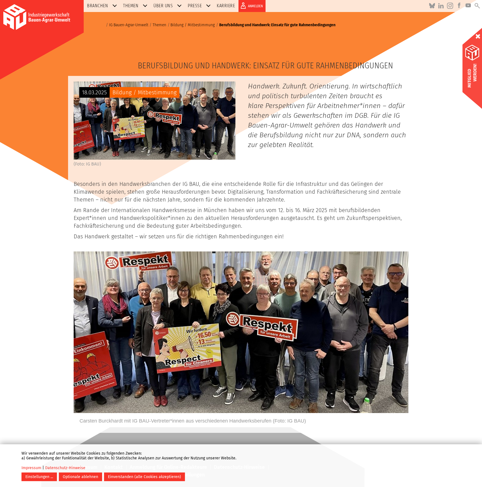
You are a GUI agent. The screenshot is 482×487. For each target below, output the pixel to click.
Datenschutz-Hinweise (65, 468)
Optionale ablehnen (80, 476)
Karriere (226, 5)
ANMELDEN (255, 6)
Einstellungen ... (39, 476)
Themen (130, 5)
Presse (195, 5)
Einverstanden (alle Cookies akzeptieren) (144, 476)
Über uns (163, 5)
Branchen (97, 5)
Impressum (31, 468)
